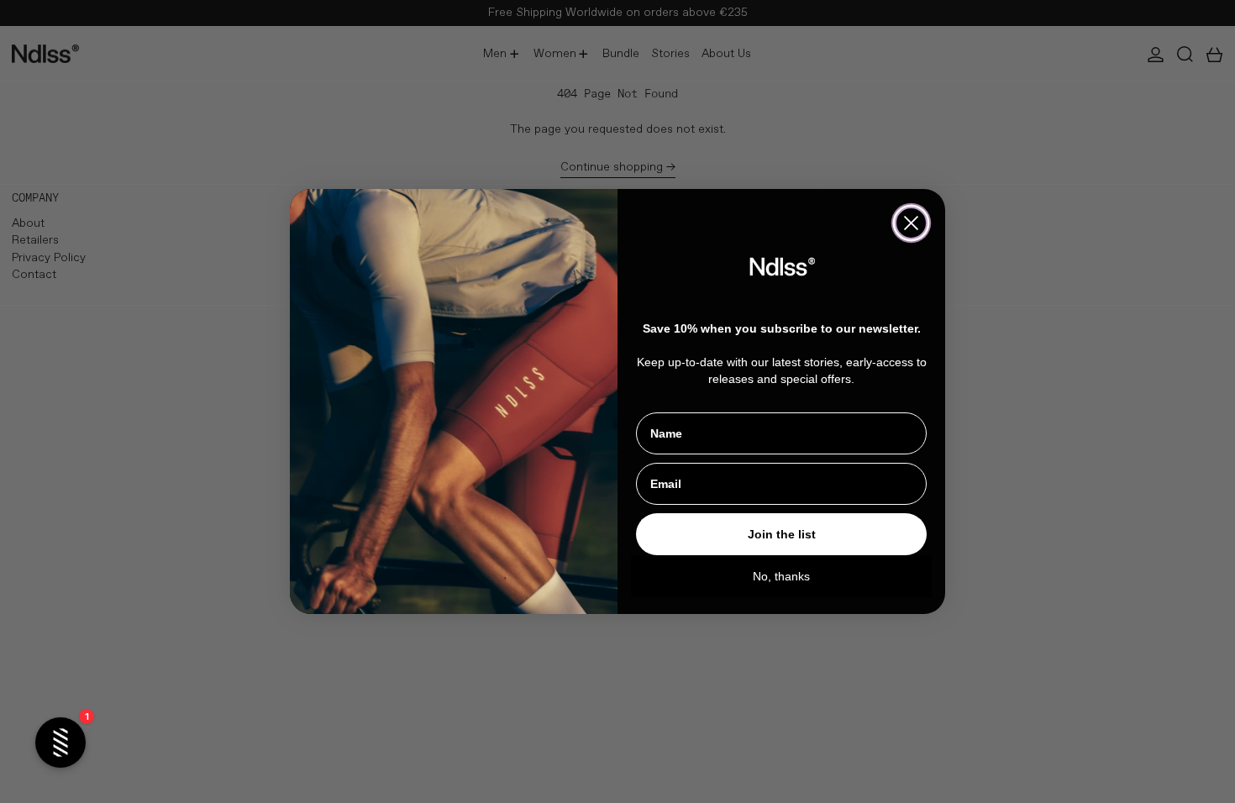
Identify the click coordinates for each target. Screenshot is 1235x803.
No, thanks (781, 576)
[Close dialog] (911, 223)
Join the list (782, 534)
